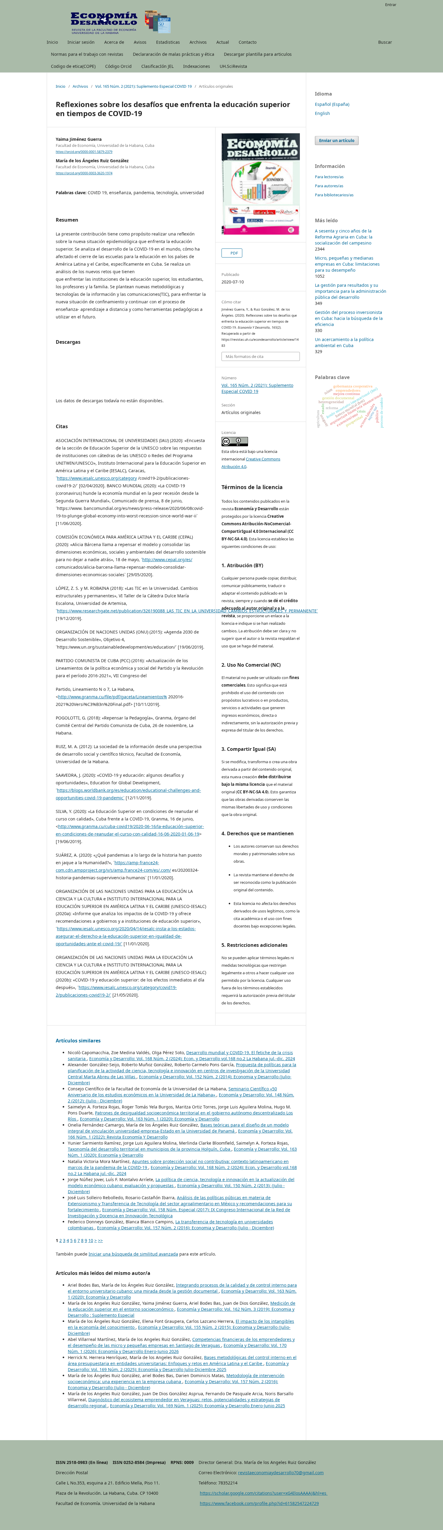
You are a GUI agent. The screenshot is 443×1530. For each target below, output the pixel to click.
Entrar (390, 4)
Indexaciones (196, 66)
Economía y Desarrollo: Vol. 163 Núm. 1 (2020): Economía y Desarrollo (149, 1119)
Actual (222, 42)
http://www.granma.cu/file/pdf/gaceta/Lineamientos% (112, 697)
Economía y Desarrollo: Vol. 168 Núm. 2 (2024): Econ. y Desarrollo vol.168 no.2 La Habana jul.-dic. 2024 (192, 1058)
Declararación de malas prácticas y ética (173, 54)
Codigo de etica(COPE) (73, 66)
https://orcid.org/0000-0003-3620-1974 (84, 173)
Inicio (52, 42)
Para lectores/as (329, 176)
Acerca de (114, 42)
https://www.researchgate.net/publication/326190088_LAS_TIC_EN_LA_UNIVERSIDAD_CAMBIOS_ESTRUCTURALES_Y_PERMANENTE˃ (187, 611)
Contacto (247, 42)
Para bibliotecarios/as (334, 195)
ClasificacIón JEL (157, 66)
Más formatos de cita (244, 356)
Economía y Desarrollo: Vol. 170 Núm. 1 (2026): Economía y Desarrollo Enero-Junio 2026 (177, 1348)
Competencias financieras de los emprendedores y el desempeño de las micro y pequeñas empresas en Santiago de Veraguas (181, 1342)
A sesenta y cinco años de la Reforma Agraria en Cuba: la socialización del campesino (343, 237)
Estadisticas (168, 42)
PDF (234, 253)
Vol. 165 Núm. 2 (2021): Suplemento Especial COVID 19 (143, 86)
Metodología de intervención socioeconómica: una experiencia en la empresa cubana (176, 1378)
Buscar (385, 42)
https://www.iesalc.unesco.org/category (97, 478)
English (322, 113)
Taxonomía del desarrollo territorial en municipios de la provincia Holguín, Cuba (149, 1149)
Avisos (140, 42)
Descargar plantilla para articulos (258, 54)
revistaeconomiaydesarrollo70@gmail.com (281, 1472)
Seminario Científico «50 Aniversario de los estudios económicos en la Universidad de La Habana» (172, 1092)
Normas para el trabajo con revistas (87, 54)
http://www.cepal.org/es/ (167, 559)
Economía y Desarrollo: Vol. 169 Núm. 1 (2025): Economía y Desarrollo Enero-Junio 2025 (197, 1405)
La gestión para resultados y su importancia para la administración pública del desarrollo (350, 291)
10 (90, 1240)
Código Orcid (118, 66)
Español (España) (332, 104)
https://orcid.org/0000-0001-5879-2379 (84, 152)
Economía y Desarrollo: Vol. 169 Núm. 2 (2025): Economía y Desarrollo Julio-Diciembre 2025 (178, 1366)
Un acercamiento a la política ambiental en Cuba (344, 342)
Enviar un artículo (336, 140)
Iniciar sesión (81, 42)
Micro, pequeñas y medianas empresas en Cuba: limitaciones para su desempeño (347, 264)
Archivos (198, 42)
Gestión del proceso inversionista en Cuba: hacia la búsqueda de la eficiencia (349, 318)
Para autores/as (329, 185)
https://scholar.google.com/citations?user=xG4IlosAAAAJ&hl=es (264, 1493)
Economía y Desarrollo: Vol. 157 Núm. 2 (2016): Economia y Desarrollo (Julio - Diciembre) (185, 1228)
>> (100, 1240)
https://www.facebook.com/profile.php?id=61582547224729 (259, 1503)
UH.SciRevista (233, 66)
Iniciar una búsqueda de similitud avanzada (133, 1254)
